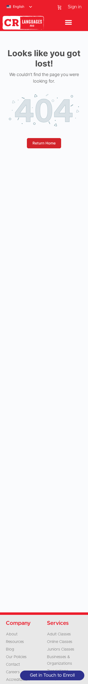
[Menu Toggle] (68, 22)
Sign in (74, 7)
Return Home (44, 143)
